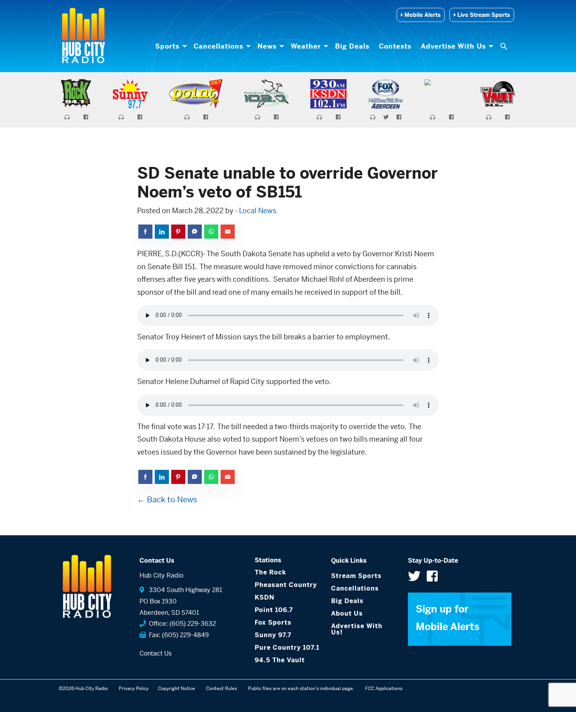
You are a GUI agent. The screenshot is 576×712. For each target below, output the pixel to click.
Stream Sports (356, 576)
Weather (306, 46)
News (267, 46)
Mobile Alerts (421, 14)
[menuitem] (169, 46)
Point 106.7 (274, 610)
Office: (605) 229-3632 (181, 624)
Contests (395, 46)
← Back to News (167, 500)
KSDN (264, 597)
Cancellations (218, 46)
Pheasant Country (286, 585)
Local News (257, 210)
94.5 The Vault (280, 660)
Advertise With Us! (356, 629)
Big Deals (352, 46)
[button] (504, 46)
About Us (347, 613)
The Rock (270, 572)
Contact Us (155, 653)
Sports (167, 46)
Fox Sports (273, 622)
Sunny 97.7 (273, 635)
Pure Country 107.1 (287, 647)
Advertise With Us (453, 46)
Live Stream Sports (483, 14)
